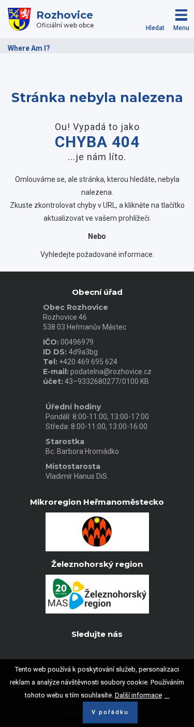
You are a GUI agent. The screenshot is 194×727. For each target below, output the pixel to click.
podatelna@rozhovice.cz (111, 371)
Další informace (138, 695)
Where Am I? (29, 48)
